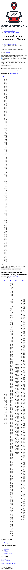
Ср (18, 58)
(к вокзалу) (14, 73)
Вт (15, 58)
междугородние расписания (11, 32)
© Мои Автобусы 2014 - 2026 (8, 563)
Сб (3, 59)
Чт (21, 58)
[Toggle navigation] (1, 28)
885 (16, 269)
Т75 (19, 269)
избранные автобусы (9, 31)
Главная (6, 42)
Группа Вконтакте (5, 560)
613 (10, 269)
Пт (25, 58)
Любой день (5, 58)
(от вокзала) (13, 277)
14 (9, 65)
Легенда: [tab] (5, 52)
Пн (11, 58)
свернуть (8, 52)
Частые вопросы (8, 553)
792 (13, 269)
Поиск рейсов (7, 543)
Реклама (6, 551)
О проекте (6, 549)
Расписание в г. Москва (10, 44)
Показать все (4, 65)
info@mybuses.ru (5, 559)
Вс (6, 59)
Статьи (5, 550)
